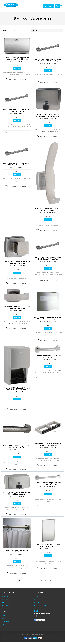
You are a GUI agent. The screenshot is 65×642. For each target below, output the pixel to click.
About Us (36, 597)
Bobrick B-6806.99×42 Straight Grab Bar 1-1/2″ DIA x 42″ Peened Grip (48, 60)
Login (3, 615)
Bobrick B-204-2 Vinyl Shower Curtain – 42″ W (17, 551)
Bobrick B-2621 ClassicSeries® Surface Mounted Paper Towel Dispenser (17, 58)
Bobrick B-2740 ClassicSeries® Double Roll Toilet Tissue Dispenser (48, 444)
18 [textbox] (41, 31)
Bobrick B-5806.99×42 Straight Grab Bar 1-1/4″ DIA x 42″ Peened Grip (17, 164)
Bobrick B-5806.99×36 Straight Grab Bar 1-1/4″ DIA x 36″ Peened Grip (17, 446)
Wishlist (4, 618)
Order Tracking (6, 621)
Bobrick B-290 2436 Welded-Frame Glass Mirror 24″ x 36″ (48, 545)
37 (45, 580)
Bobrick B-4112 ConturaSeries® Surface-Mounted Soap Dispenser (48, 115)
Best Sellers (37, 600)
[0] (61, 6)
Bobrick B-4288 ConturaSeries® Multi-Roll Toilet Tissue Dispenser (17, 389)
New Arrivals (37, 603)
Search (23, 4)
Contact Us (5, 597)
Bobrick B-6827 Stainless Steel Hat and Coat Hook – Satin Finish (48, 209)
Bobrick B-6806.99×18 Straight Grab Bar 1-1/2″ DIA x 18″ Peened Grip (48, 258)
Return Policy (6, 600)
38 (50, 580)
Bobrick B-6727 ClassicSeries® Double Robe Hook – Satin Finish (17, 307)
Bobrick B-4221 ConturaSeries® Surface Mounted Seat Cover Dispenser (48, 318)
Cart (3, 624)
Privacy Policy (6, 603)
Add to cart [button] (17, 68)
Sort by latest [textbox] (51, 31)
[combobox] (42, 30)
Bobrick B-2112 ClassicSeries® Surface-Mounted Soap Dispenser (17, 493)
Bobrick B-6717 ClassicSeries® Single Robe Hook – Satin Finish (17, 262)
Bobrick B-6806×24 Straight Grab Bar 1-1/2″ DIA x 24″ (48, 356)
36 (41, 580)
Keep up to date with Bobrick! (42, 606)
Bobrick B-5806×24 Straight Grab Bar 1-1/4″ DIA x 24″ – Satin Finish (48, 483)
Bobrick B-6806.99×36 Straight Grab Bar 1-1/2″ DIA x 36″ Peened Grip (17, 110)
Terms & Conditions (7, 606)
